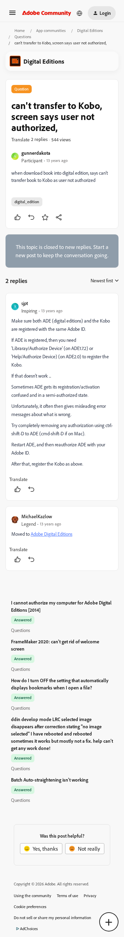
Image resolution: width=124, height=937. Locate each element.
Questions (22, 36)
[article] (62, 397)
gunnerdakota (35, 153)
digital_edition (26, 201)
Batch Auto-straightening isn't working (49, 780)
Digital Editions (90, 30)
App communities (51, 30)
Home (19, 30)
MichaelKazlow (36, 516)
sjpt (24, 303)
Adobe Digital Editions (51, 534)
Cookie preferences (30, 906)
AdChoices (29, 928)
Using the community (32, 895)
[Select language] (79, 13)
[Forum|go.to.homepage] (46, 13)
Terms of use (67, 895)
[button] (12, 14)
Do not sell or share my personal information (52, 917)
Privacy (90, 895)
